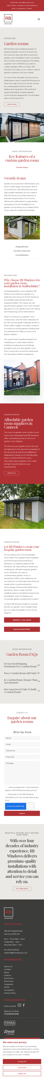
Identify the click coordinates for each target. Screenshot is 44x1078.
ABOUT (14, 5)
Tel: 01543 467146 (11, 950)
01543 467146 (13, 2)
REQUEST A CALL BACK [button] (22, 620)
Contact (7, 969)
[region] (22, 1058)
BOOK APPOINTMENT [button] (22, 629)
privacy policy (30, 790)
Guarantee (8, 984)
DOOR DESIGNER (31, 5)
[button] (39, 19)
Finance (7, 975)
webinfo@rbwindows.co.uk (26, 2)
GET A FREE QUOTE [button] (22, 888)
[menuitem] (9, 5)
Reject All (22, 1074)
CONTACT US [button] (11, 473)
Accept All (22, 1061)
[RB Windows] (8, 19)
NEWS (14, 8)
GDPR (6, 987)
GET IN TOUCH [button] (11, 104)
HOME (8, 5)
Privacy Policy (10, 993)
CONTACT (29, 8)
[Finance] (9, 1032)
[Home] (8, 913)
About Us (8, 966)
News (6, 972)
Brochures (8, 981)
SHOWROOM (21, 8)
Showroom (9, 978)
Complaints (9, 990)
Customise (22, 1068)
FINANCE (21, 5)
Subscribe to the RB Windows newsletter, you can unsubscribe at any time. (22, 797)
